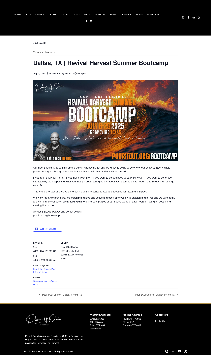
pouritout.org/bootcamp (46, 215)
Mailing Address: (132, 314)
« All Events (39, 43)
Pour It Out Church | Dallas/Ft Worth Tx (62, 294)
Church (39, 14)
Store (113, 14)
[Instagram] (183, 17)
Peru (89, 21)
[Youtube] (193, 17)
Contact (126, 14)
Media (64, 14)
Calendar (99, 14)
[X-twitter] (199, 17)
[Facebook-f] (188, 17)
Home (17, 14)
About (52, 14)
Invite (139, 14)
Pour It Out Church (41, 269)
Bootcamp (153, 14)
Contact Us (161, 314)
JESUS (28, 14)
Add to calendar (48, 228)
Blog (87, 14)
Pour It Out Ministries (44, 270)
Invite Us (160, 321)
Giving (76, 14)
